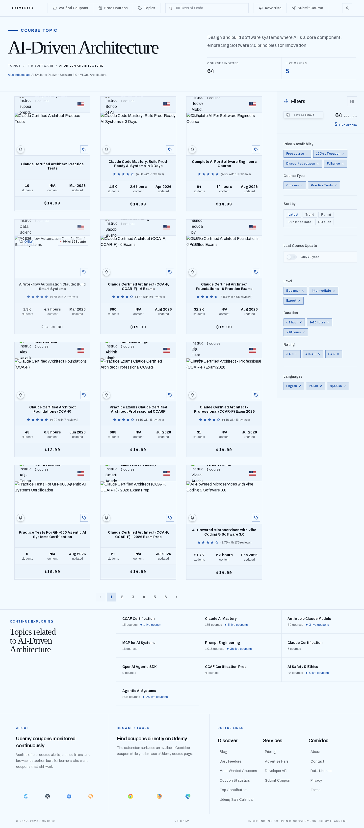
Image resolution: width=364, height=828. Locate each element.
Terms (315, 790)
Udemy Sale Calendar (237, 799)
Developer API (276, 771)
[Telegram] (26, 796)
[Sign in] (347, 8)
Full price (333, 163)
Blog (223, 752)
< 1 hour (292, 322)
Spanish (336, 386)
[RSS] (91, 796)
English (291, 386)
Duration (324, 222)
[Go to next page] (176, 597)
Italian (313, 386)
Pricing (270, 752)
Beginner (293, 290)
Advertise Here (276, 761)
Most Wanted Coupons (238, 771)
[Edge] (188, 796)
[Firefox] (159, 796)
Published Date (299, 222)
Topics (14, 65)
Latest (293, 214)
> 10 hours (293, 332)
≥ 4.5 (331, 354)
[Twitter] (48, 796)
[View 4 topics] (84, 149)
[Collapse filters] (352, 101)
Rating (326, 214)
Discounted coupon (300, 163)
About (316, 752)
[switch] (292, 257)
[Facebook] (69, 796)
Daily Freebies (231, 761)
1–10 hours (317, 322)
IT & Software (40, 65)
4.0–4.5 (310, 354)
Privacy (316, 780)
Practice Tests (322, 185)
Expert (291, 300)
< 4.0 (289, 354)
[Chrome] (130, 796)
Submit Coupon (277, 780)
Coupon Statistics (235, 780)
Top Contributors (234, 790)
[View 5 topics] (256, 149)
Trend (309, 214)
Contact (317, 761)
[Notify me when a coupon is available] (21, 149)
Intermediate (321, 290)
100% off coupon (328, 153)
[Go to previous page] (100, 597)
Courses (292, 185)
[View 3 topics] (84, 518)
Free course (295, 153)
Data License (321, 771)
